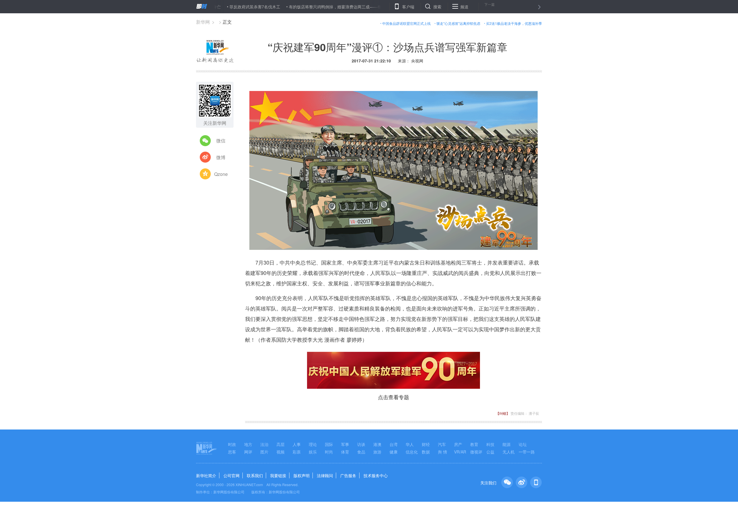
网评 (248, 451)
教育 (474, 444)
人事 (297, 444)
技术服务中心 (376, 475)
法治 (264, 444)
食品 (361, 451)
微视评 (476, 451)
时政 (232, 444)
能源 (506, 444)
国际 (329, 444)
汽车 (442, 444)
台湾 (393, 444)
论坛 (523, 444)
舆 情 (442, 451)
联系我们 (255, 475)
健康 (393, 451)
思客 (232, 451)
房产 (458, 444)
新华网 (203, 21)
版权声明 (301, 475)
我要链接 (278, 475)
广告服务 (348, 475)
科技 (490, 444)
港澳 (377, 444)
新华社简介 (206, 475)
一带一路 (527, 451)
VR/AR (460, 451)
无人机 (508, 451)
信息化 (412, 451)
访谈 (361, 444)
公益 (490, 451)
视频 (280, 451)
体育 (345, 451)
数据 (426, 451)
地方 (248, 444)
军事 (345, 444)
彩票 (297, 451)
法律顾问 (325, 475)
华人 (410, 444)
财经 (426, 444)
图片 (264, 451)
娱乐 (313, 451)
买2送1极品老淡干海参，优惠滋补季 (514, 23)
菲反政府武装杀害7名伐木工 (234, 7)
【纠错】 (503, 413)
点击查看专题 (393, 397)
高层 (280, 444)
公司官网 (231, 475)
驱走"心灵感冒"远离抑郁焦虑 (458, 23)
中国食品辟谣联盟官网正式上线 (406, 23)
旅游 (377, 451)
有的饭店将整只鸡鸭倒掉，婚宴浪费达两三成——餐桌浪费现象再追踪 (331, 7)
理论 (313, 444)
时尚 (329, 451)
